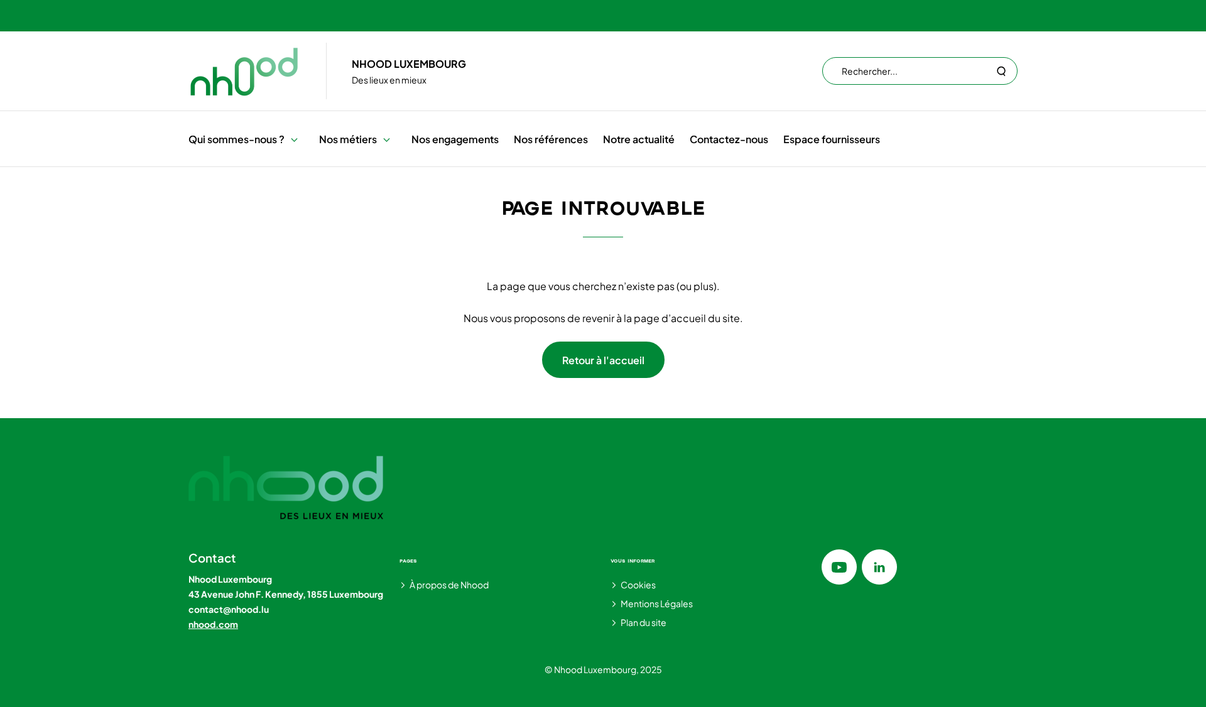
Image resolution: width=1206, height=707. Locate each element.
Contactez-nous (729, 139)
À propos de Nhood (449, 584)
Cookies (638, 584)
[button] (294, 139)
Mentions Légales (657, 603)
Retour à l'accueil (603, 360)
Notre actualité (639, 139)
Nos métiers (348, 139)
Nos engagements (455, 139)
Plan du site (643, 622)
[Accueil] (244, 71)
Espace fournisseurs (831, 139)
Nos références (551, 139)
